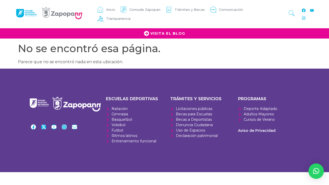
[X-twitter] (43, 127)
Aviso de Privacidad (257, 130)
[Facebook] (304, 10)
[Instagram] (304, 18)
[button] (316, 171)
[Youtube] (312, 10)
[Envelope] (74, 127)
